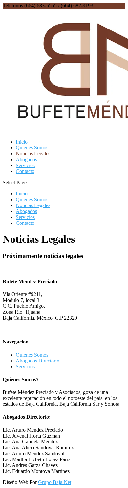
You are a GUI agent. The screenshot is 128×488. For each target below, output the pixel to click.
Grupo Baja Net (54, 482)
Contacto (25, 171)
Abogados (26, 159)
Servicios (25, 165)
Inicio (22, 142)
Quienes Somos (32, 147)
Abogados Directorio (37, 360)
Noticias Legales (33, 153)
